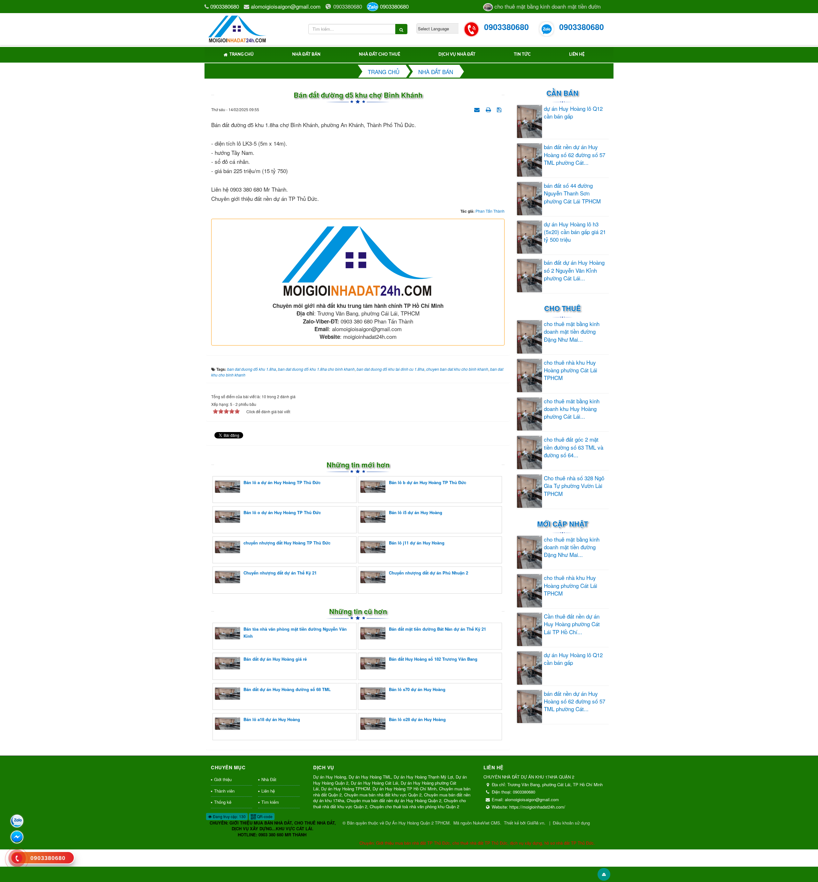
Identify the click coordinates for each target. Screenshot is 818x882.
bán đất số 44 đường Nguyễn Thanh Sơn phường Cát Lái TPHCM (572, 193)
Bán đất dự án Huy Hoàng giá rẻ (275, 659)
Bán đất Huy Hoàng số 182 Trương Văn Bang (433, 659)
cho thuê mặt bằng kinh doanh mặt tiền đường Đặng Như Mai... (571, 331)
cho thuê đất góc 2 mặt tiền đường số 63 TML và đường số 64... (573, 447)
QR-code (264, 816)
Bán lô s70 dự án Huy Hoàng (417, 689)
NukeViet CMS (486, 823)
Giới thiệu (223, 779)
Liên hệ (576, 54)
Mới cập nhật (562, 524)
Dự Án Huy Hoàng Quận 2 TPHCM (417, 823)
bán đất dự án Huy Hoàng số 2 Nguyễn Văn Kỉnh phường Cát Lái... (574, 270)
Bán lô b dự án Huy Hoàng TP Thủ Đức (427, 482)
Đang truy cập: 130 (229, 816)
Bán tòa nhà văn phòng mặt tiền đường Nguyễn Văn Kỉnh (295, 632)
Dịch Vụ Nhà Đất (456, 54)
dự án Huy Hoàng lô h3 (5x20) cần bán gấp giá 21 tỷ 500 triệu (575, 232)
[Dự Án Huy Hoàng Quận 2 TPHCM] (237, 28)
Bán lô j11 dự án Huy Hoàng (416, 543)
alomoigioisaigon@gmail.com (285, 6)
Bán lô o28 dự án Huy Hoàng (417, 719)
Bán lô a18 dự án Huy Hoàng (271, 719)
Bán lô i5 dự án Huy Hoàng (415, 512)
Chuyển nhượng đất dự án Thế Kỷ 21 (280, 573)
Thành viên (224, 791)
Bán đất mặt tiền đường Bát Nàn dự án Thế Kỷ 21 (437, 629)
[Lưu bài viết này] (500, 109)
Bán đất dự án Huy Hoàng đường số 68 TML (287, 689)
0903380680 (224, 6)
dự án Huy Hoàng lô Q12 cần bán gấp (573, 112)
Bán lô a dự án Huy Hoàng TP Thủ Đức (281, 482)
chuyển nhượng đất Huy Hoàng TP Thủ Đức (286, 543)
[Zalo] (17, 821)
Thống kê (222, 802)
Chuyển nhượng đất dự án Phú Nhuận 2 (428, 573)
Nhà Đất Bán (306, 54)
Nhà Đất (268, 779)
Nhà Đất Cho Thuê (379, 54)
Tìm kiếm (270, 802)
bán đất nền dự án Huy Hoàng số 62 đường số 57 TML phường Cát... (574, 154)
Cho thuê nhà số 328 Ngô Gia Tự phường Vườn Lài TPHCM (574, 486)
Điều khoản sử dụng (571, 823)
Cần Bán (562, 93)
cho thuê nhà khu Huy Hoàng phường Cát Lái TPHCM (570, 370)
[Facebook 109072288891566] (17, 837)
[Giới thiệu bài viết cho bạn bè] (477, 109)
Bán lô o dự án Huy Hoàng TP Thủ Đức (282, 512)
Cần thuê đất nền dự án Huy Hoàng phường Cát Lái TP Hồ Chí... (572, 624)
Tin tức (522, 54)
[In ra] (489, 109)
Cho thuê (562, 308)
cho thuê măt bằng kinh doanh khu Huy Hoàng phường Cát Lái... (571, 409)
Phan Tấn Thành (490, 211)
